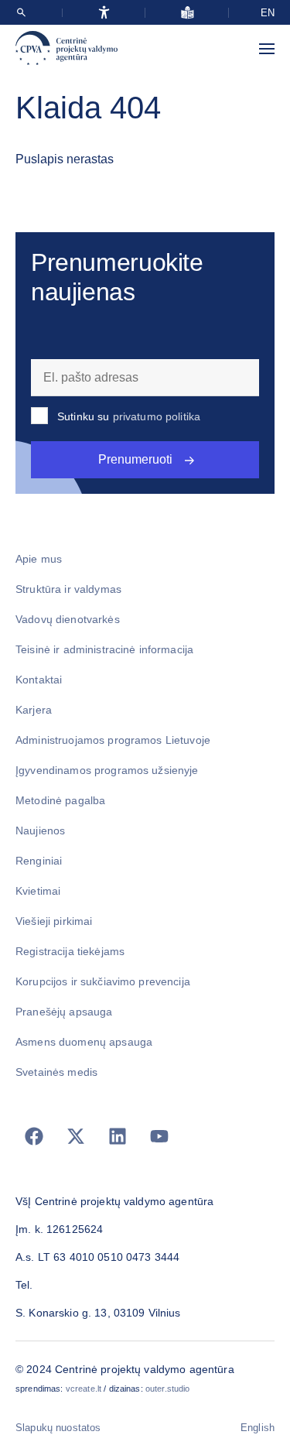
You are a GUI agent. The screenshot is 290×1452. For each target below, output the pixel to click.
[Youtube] (159, 1136)
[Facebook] (34, 1136)
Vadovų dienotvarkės (67, 619)
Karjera (33, 710)
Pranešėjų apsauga (63, 1011)
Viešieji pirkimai (53, 921)
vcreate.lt (83, 1388)
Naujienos (40, 830)
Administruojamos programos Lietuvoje (112, 740)
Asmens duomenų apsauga (83, 1042)
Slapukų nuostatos (58, 1427)
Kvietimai (37, 891)
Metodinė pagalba (60, 800)
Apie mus (38, 559)
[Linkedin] (117, 1136)
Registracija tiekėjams (70, 951)
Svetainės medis (56, 1072)
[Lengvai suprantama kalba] (187, 12)
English (258, 1427)
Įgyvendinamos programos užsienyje (107, 770)
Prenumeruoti (135, 459)
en (268, 13)
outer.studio (167, 1388)
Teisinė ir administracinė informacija (104, 649)
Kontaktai (38, 679)
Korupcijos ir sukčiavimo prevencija (102, 981)
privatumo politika (157, 416)
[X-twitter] (75, 1136)
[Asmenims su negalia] (104, 12)
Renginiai (38, 860)
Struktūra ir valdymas (68, 589)
